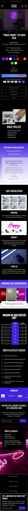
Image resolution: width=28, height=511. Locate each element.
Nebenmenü (13, 486)
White (10, 58)
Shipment (14, 94)
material (14, 91)
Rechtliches (13, 481)
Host (21, 58)
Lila (3, 58)
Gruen (12, 63)
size (14, 67)
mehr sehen (14, 176)
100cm (14, 70)
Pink (6, 58)
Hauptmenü (13, 476)
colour (14, 55)
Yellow (15, 63)
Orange (24, 58)
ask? (14, 97)
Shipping (11, 44)
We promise (13, 491)
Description (14, 88)
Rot (17, 58)
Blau (14, 58)
